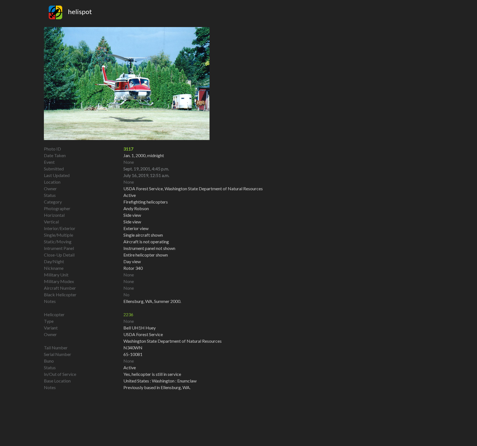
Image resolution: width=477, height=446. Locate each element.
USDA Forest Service (143, 334)
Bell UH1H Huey (139, 327)
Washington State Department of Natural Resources (172, 341)
